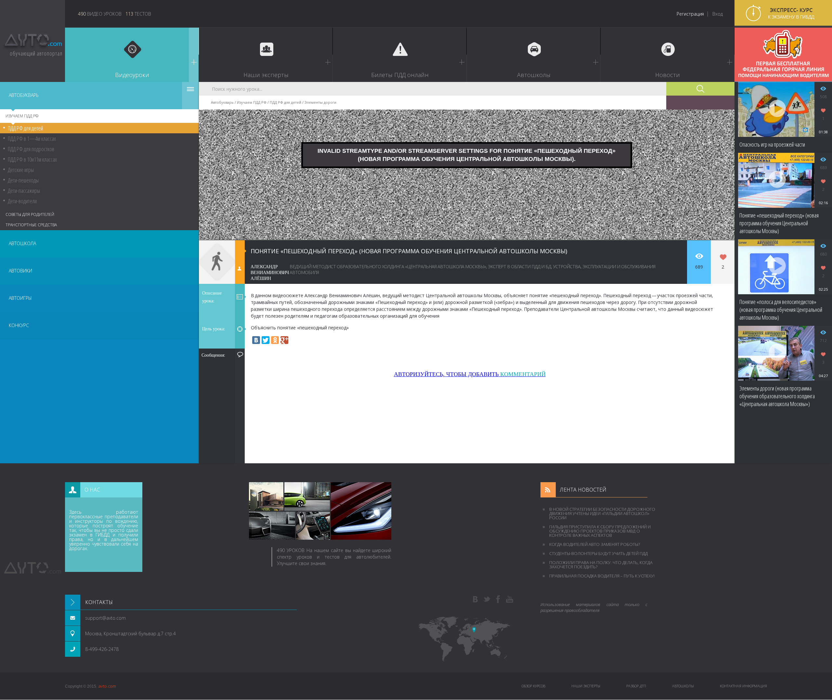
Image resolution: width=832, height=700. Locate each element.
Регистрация (690, 14)
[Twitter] (265, 340)
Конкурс (19, 325)
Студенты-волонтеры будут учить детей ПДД (598, 553)
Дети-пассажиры (24, 190)
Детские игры (21, 170)
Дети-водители (22, 201)
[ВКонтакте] (256, 340)
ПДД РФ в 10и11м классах (32, 159)
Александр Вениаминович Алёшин (270, 272)
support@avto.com (105, 618)
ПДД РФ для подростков (31, 149)
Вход (717, 14)
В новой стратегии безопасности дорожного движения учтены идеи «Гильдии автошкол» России (602, 513)
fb (498, 599)
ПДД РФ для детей (25, 128)
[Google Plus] (284, 340)
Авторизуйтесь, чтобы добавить (470, 374)
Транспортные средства (31, 225)
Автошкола (22, 243)
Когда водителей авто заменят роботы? (594, 544)
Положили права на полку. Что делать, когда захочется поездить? (601, 565)
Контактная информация (743, 685)
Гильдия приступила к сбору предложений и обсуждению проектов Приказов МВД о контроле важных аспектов (600, 531)
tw (487, 599)
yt (509, 599)
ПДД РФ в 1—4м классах (32, 138)
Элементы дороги (320, 102)
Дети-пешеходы (23, 180)
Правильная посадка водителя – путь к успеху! (602, 576)
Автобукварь (24, 95)
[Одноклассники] (275, 340)
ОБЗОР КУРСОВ (533, 685)
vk (475, 599)
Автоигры (20, 298)
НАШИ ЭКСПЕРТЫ (585, 685)
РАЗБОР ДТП (636, 685)
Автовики (20, 271)
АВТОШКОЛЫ (683, 685)
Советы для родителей (30, 214)
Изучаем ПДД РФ (22, 116)
